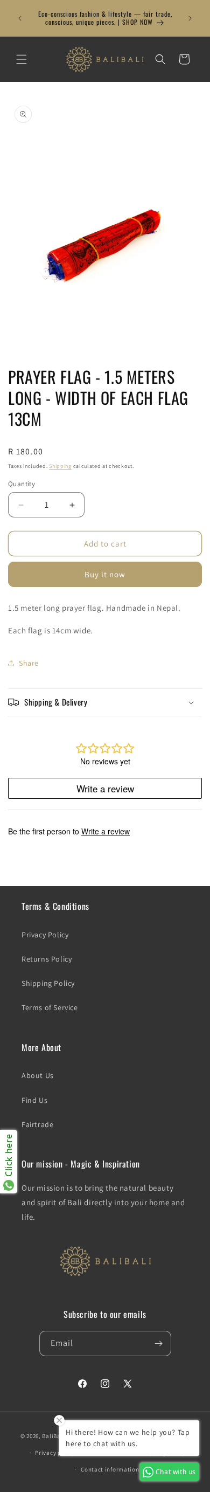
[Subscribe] (159, 1343)
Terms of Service (50, 1007)
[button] (21, 59)
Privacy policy (55, 1452)
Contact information (110, 1469)
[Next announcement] (190, 18)
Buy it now (105, 574)
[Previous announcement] (20, 18)
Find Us (34, 1100)
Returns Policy (47, 959)
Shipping (60, 465)
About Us (38, 1075)
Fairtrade (37, 1124)
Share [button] (29, 663)
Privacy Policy (45, 935)
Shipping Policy (48, 983)
